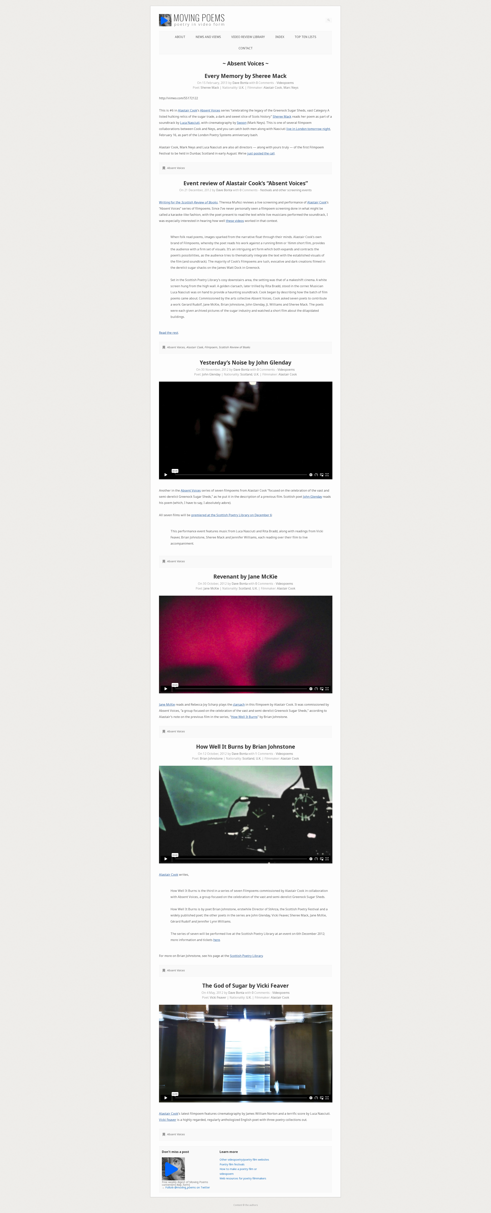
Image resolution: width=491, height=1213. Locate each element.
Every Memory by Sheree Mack (245, 75)
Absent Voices (210, 110)
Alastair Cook (273, 88)
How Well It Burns (244, 717)
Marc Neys (290, 88)
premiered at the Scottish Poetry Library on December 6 (231, 515)
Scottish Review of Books (234, 347)
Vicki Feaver (218, 998)
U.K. (241, 88)
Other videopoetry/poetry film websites (244, 1159)
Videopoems (285, 83)
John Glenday (211, 374)
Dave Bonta (240, 83)
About (180, 37)
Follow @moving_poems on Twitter (187, 1187)
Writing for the (188, 202)
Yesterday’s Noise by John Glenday (245, 362)
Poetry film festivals (232, 1164)
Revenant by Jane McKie (245, 576)
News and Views (208, 37)
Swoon (241, 123)
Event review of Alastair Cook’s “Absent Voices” (245, 183)
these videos (235, 221)
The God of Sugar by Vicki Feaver (245, 985)
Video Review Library (248, 37)
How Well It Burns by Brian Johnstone (245, 746)
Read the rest (168, 333)
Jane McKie (211, 588)
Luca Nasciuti (190, 123)
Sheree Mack (210, 88)
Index (279, 37)
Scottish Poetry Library (246, 956)
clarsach (239, 704)
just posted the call (261, 153)
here (216, 940)
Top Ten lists (305, 37)
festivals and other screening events (286, 190)
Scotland (246, 374)
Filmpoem (210, 347)
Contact (246, 48)
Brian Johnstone (211, 759)
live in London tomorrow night (308, 129)
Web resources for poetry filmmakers (243, 1178)
